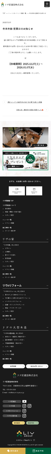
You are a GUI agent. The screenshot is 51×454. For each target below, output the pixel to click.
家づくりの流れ (10, 255)
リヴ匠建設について (9, 205)
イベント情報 (9, 223)
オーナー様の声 (10, 231)
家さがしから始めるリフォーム (15, 295)
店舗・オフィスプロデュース (14, 305)
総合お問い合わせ (37, 366)
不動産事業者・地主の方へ (14, 343)
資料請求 (17, 423)
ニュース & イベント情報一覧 (17, 13)
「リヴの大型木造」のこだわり (13, 333)
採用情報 (13, 366)
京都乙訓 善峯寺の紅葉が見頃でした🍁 (29, 110)
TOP (4, 13)
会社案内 (8, 208)
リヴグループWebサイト (24, 440)
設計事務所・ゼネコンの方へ (14, 340)
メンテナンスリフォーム (13, 301)
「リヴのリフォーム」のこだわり (14, 291)
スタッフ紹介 (9, 215)
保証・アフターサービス (13, 308)
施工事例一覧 (7, 227)
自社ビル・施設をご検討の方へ (15, 336)
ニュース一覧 (7, 220)
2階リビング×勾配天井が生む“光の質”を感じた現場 (25, 102)
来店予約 (31, 423)
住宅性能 (8, 258)
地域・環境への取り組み (13, 212)
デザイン (8, 248)
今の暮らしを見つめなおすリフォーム (17, 298)
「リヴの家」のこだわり (11, 245)
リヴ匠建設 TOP (8, 201)
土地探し (8, 251)
